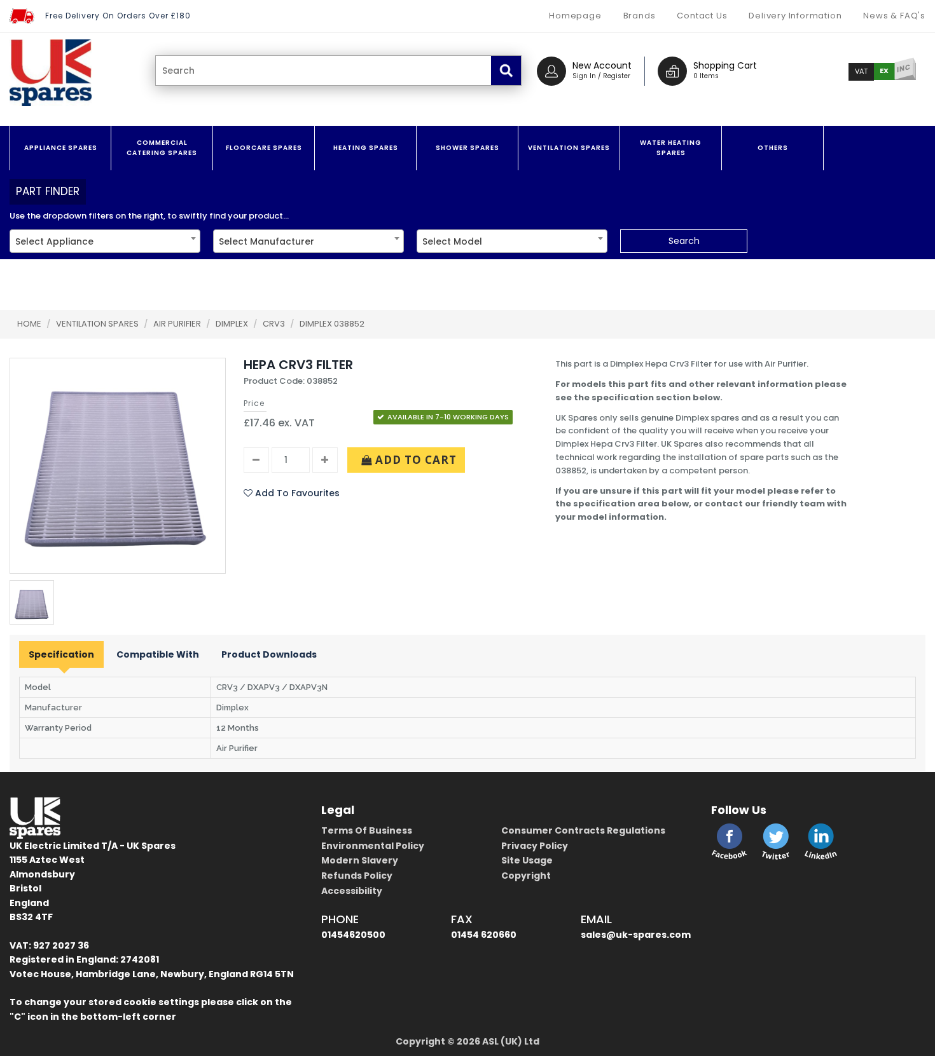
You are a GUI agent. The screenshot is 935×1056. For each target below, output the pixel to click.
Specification (61, 654)
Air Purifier (178, 324)
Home (29, 324)
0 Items (706, 76)
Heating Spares (365, 147)
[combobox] (105, 241)
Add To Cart (414, 459)
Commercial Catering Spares (162, 148)
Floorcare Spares (264, 147)
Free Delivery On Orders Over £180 (118, 15)
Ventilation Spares (569, 147)
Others (773, 147)
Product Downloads (269, 654)
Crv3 (275, 324)
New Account (602, 65)
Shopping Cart (725, 65)
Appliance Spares (60, 147)
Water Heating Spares (671, 148)
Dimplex (233, 324)
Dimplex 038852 (332, 324)
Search (684, 240)
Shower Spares (467, 147)
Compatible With (157, 654)
